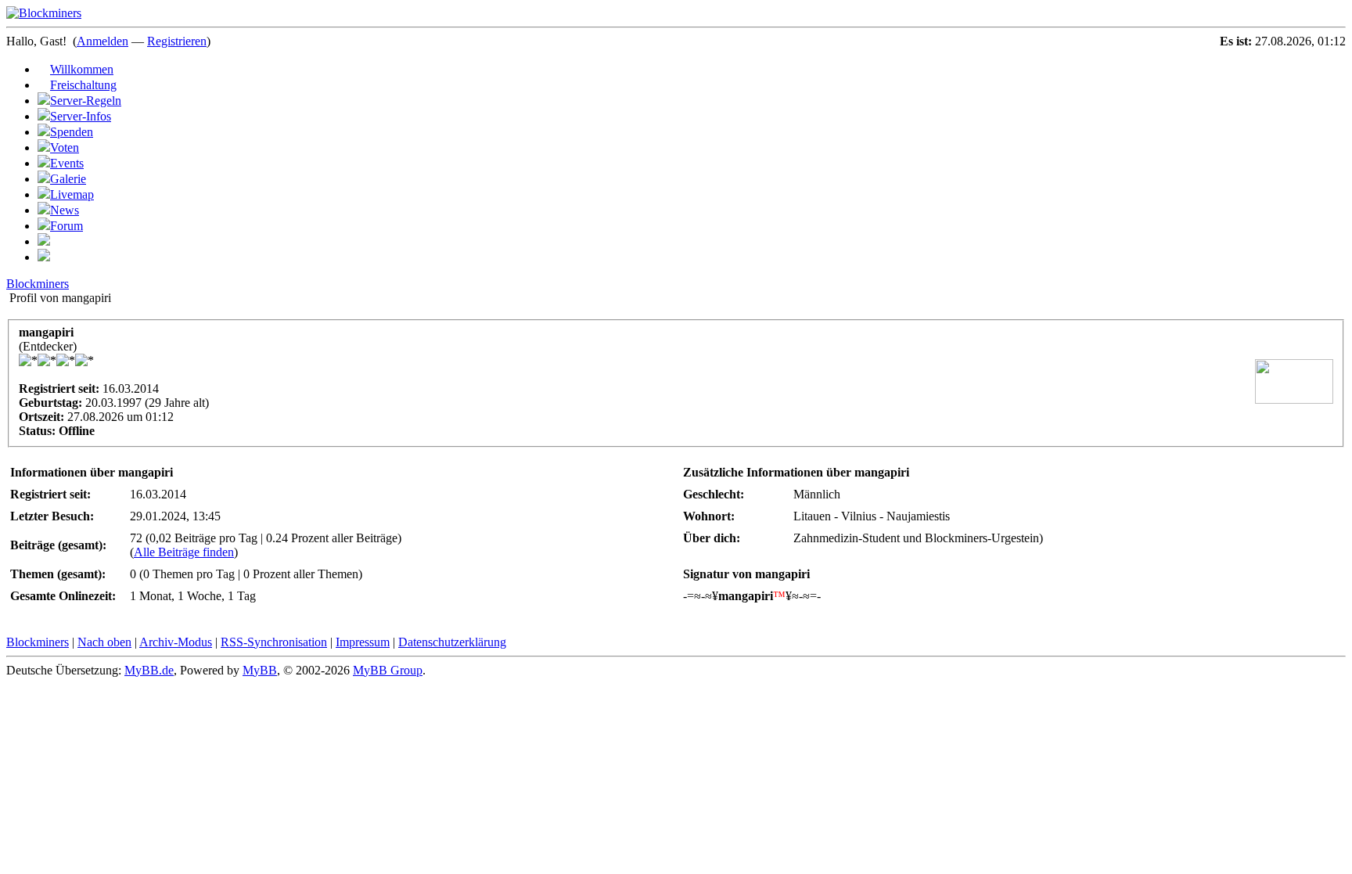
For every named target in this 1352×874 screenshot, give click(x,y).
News (64, 210)
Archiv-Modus (175, 642)
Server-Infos (80, 116)
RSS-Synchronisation (274, 642)
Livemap (72, 194)
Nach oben (104, 642)
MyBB (260, 670)
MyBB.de (149, 670)
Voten (64, 147)
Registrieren (177, 41)
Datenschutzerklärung (452, 642)
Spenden (71, 131)
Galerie (68, 178)
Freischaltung (83, 85)
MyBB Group (387, 670)
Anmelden (102, 41)
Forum (66, 225)
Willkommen (81, 69)
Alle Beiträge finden (184, 552)
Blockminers (37, 283)
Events (67, 163)
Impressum (363, 642)
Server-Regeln (85, 100)
